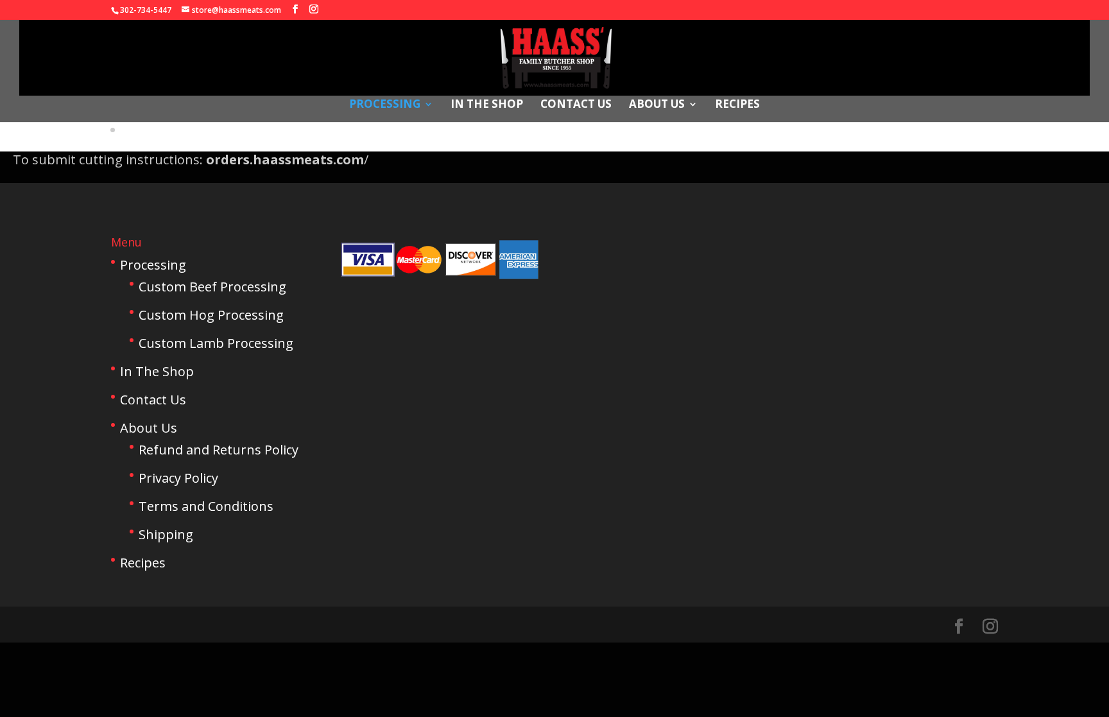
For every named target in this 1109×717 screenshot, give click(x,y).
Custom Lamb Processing (216, 343)
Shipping (166, 534)
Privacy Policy (178, 478)
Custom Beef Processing (212, 286)
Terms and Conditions (206, 506)
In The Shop (487, 105)
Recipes (737, 105)
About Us (657, 105)
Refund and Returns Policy (218, 449)
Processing (384, 105)
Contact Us (576, 105)
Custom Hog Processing (211, 315)
